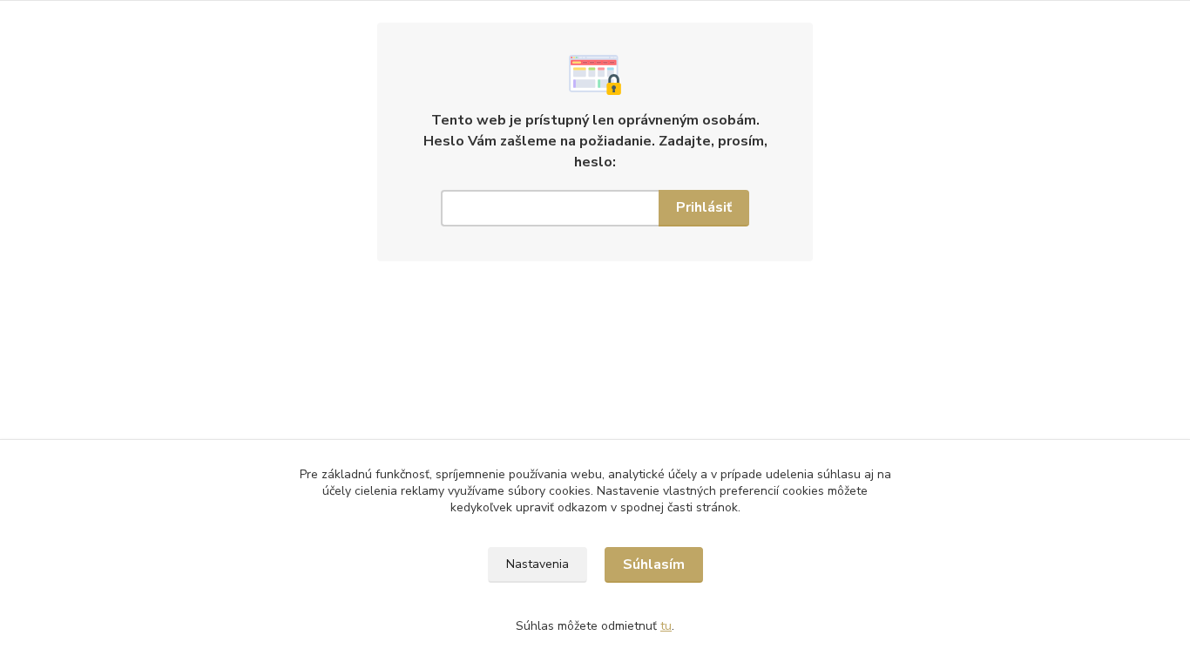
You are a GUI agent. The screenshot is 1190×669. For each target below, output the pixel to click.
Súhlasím (654, 564)
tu (666, 626)
